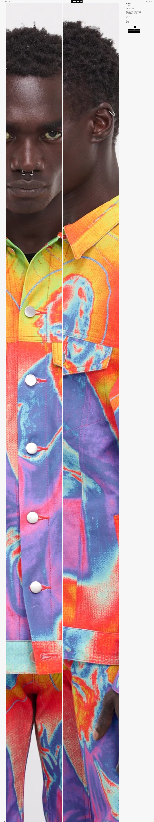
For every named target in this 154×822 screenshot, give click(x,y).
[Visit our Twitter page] (3, 821)
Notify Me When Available (134, 32)
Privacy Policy (15, 821)
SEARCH (10, 1)
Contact (140, 821)
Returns (25, 821)
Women (6, 1)
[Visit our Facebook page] (1, 821)
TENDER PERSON (129, 3)
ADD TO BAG (133, 29)
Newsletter (135, 821)
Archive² (143, 1)
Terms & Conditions (9, 821)
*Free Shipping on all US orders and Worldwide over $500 (76, 821)
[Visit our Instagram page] (4, 821)
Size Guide (127, 23)
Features (29, 821)
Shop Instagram (145, 821)
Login (147, 1)
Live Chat (150, 821)
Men (2, 1)
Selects (150, 1)
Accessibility (20, 821)
